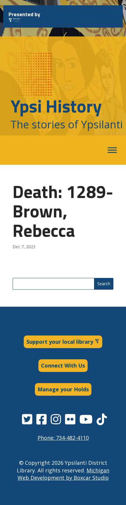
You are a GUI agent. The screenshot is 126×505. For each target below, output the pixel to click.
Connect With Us (63, 365)
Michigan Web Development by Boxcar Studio (64, 474)
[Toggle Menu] (112, 150)
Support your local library (60, 341)
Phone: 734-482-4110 (63, 437)
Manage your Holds (63, 389)
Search (103, 283)
